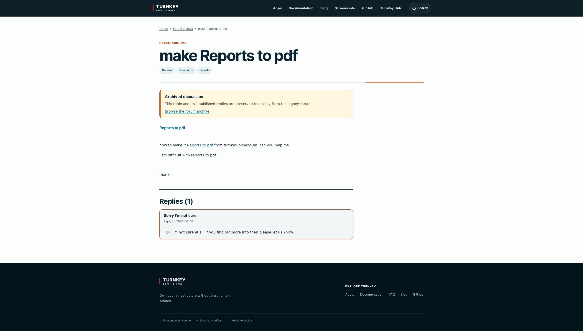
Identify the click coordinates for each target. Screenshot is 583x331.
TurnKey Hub (391, 8)
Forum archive (183, 28)
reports (205, 70)
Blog (324, 8)
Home (163, 28)
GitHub (367, 8)
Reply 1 (169, 221)
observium (186, 70)
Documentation (301, 8)
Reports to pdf (172, 127)
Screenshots (345, 8)
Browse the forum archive (187, 111)
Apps (277, 8)
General (167, 70)
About (350, 294)
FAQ (392, 294)
